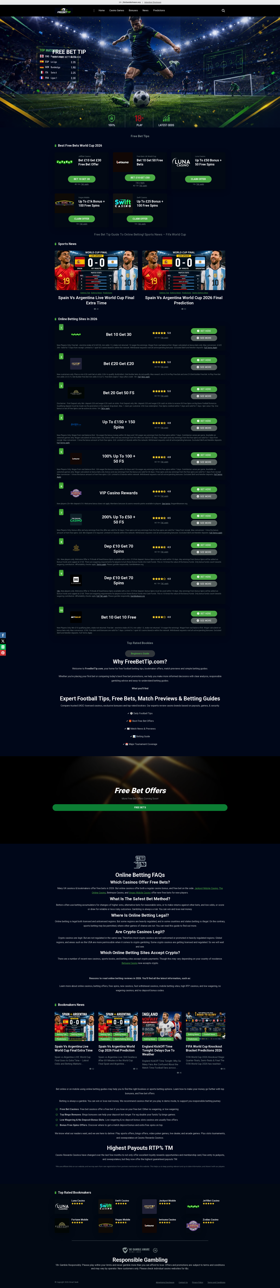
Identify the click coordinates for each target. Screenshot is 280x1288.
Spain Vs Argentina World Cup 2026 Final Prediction (116, 1048)
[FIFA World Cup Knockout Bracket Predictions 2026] (205, 1026)
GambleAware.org (138, 596)
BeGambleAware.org (132, 2)
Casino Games (116, 10)
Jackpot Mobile (167, 1200)
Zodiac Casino (210, 1219)
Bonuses (133, 10)
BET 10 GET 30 (82, 179)
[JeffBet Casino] (64, 171)
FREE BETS (140, 807)
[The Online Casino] (76, 524)
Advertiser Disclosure (152, 2)
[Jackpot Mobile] (76, 368)
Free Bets (141, 156)
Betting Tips (85, 293)
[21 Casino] (76, 553)
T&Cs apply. (105, 408)
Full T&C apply (102, 596)
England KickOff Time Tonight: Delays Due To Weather (158, 1050)
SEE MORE (205, 338)
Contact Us (183, 1282)
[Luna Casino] (181, 171)
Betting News (96, 293)
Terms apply (101, 564)
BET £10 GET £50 (140, 177)
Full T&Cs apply (144, 377)
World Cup (152, 156)
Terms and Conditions (216, 1282)
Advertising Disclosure (165, 1282)
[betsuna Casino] (76, 463)
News (145, 10)
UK (146, 156)
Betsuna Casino (130, 963)
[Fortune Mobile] (76, 397)
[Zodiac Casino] (76, 498)
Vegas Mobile (83, 198)
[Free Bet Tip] (64, 10)
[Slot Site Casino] (76, 429)
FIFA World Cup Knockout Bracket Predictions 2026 (204, 1048)
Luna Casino (200, 156)
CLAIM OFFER (198, 179)
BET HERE (205, 331)
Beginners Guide (140, 653)
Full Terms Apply (210, 348)
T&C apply (85, 184)
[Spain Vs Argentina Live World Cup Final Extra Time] (96, 270)
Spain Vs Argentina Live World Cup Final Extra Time (74, 1048)
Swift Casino (142, 198)
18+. (58, 591)
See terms (166, 504)
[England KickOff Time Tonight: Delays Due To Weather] (162, 1026)
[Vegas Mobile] (64, 212)
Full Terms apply (63, 443)
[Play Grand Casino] (76, 585)
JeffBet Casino (84, 156)
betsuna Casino (167, 1219)
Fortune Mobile (79, 1219)
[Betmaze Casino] (76, 622)
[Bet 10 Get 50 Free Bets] (123, 171)
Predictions (159, 10)
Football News (165, 1039)
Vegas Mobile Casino (140, 892)
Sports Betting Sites (200, 293)
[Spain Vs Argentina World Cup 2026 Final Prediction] (183, 270)
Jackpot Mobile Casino (206, 888)
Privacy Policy (197, 1282)
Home (102, 10)
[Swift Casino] (123, 212)
